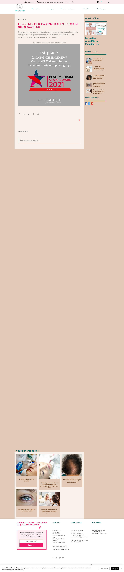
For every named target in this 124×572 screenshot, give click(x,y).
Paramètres (104, 569)
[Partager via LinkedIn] (29, 114)
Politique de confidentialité (15, 570)
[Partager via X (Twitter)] (24, 114)
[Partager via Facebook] (19, 114)
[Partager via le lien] (33, 114)
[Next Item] (103, 28)
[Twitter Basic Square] (89, 103)
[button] (108, 2)
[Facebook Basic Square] (86, 103)
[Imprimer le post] (38, 114)
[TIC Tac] (56, 558)
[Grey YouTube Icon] (63, 558)
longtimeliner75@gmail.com (79, 537)
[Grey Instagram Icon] (60, 558)
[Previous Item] (88, 28)
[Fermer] (122, 568)
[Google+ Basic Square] (92, 103)
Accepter (115, 569)
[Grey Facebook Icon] (53, 558)
